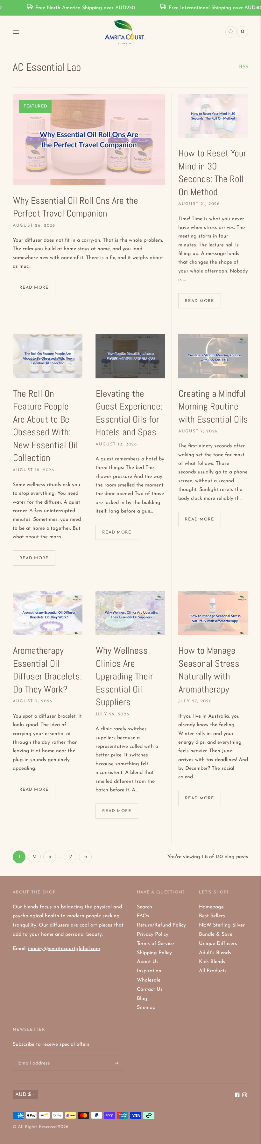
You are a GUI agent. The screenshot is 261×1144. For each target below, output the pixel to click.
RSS (243, 67)
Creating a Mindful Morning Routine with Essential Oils (213, 406)
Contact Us (150, 989)
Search (144, 907)
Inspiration (149, 971)
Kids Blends (212, 961)
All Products (213, 971)
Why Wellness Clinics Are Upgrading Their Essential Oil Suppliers (124, 676)
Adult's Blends (215, 952)
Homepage (211, 907)
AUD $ (23, 1094)
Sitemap (146, 1007)
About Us (148, 961)
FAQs (143, 916)
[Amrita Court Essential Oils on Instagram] (244, 1096)
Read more (34, 288)
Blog (142, 998)
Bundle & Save (215, 934)
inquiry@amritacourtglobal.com (64, 948)
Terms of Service (155, 943)
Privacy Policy (152, 934)
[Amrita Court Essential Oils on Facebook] (237, 1096)
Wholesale (148, 980)
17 (70, 856)
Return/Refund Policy (161, 925)
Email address (33, 1056)
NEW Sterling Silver (222, 925)
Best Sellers (212, 916)
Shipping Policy (154, 952)
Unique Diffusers (218, 943)
